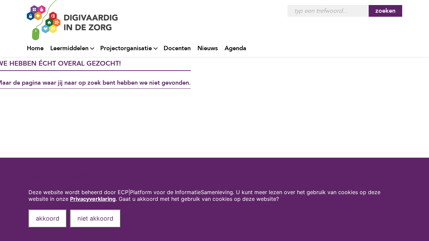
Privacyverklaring (93, 198)
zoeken (385, 11)
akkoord (47, 218)
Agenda (235, 48)
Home (35, 48)
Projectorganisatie (126, 48)
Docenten (177, 48)
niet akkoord (95, 218)
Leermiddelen (69, 48)
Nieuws (207, 48)
